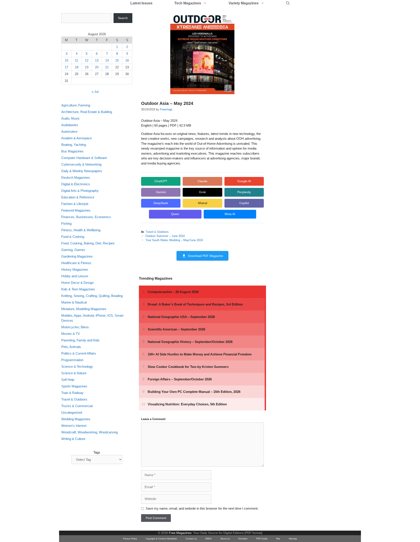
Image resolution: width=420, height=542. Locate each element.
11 (76, 60)
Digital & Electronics (75, 184)
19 (86, 67)
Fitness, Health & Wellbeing (80, 230)
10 (66, 60)
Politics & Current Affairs (78, 353)
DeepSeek (161, 203)
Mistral (202, 203)
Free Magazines (180, 533)
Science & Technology (77, 366)
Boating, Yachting (73, 145)
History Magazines (74, 269)
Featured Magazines (76, 210)
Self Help (67, 379)
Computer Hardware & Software (84, 158)
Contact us (191, 538)
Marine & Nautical (74, 302)
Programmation (72, 360)
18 (76, 67)
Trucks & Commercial (77, 406)
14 (107, 60)
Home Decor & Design (77, 282)
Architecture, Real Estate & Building (86, 112)
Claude (202, 181)
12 (86, 60)
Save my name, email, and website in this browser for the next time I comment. (202, 508)
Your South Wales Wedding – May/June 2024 (174, 240)
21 (107, 67)
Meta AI (230, 214)
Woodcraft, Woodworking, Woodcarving (89, 432)
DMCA (208, 538)
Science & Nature (73, 373)
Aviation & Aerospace (76, 138)
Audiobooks (69, 125)
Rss (278, 538)
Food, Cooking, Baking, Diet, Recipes (88, 243)
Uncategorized (71, 412)
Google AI (244, 181)
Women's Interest (73, 425)
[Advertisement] (305, 79)
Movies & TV (70, 333)
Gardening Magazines (77, 256)
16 (127, 60)
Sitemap (293, 538)
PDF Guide (262, 538)
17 (66, 67)
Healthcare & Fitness (76, 263)
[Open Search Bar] (288, 3)
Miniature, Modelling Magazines (83, 309)
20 (96, 67)
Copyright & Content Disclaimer (161, 538)
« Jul (95, 92)
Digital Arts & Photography (80, 190)
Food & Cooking (72, 236)
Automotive (69, 131)
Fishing (66, 223)
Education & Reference (77, 197)
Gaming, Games (73, 250)
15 (117, 60)
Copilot (244, 203)
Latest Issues (141, 3)
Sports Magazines (74, 386)
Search (123, 18)
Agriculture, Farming (75, 105)
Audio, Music (70, 118)
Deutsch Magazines (75, 177)
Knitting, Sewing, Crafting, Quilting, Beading (92, 296)
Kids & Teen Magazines (78, 289)
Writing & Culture (73, 439)
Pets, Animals (71, 347)
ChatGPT (160, 181)
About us (225, 538)
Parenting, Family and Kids (80, 340)
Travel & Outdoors (157, 231)
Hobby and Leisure (74, 276)
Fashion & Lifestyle (74, 204)
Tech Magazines (187, 3)
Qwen (175, 214)
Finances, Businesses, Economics (86, 217)
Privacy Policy (130, 538)
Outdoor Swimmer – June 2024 (165, 236)
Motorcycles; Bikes (75, 327)
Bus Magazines (72, 151)
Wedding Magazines (75, 419)
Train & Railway (72, 393)
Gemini (161, 192)
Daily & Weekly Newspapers (81, 171)
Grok (202, 192)
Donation (243, 538)
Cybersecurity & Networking (81, 164)
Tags (96, 452)
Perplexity (244, 192)
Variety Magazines (244, 3)
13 (96, 60)
